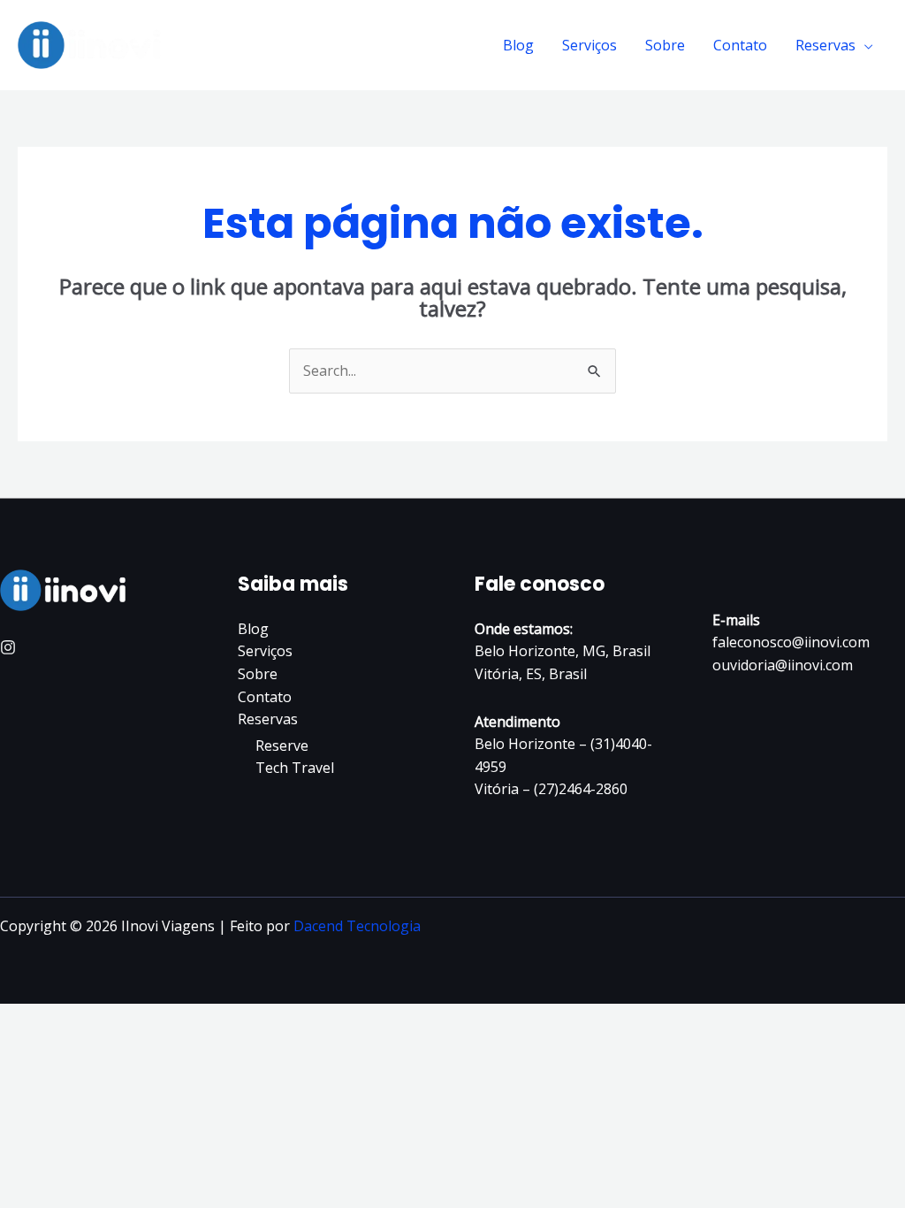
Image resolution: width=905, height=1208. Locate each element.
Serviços (589, 45)
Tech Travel (294, 767)
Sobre (665, 45)
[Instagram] (8, 647)
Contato (740, 45)
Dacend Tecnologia (357, 926)
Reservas (825, 45)
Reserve (281, 745)
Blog (518, 45)
